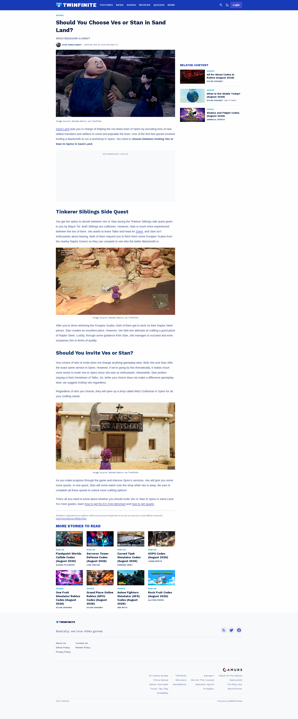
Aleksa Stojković (65, 565)
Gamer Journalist (158, 684)
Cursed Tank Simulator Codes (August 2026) (129, 557)
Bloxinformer (235, 688)
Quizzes (159, 4)
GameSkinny (179, 684)
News (120, 4)
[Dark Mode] (227, 5)
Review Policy (83, 647)
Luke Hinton (93, 565)
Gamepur (209, 675)
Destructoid (235, 680)
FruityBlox (208, 688)
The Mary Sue (234, 684)
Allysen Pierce (156, 600)
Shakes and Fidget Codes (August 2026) (223, 114)
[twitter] (231, 630)
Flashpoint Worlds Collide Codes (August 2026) (68, 557)
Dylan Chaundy (64, 607)
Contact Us (82, 643)
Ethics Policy (63, 647)
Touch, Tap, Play (159, 688)
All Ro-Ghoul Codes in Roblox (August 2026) (220, 76)
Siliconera (181, 680)
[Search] (221, 5)
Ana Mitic (122, 607)
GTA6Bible (162, 693)
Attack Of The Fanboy (230, 675)
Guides (131, 4)
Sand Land (62, 129)
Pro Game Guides (158, 675)
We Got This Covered (202, 680)
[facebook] (239, 630)
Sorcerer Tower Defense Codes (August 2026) (98, 557)
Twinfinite (180, 675)
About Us (61, 643)
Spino (139, 231)
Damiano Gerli (125, 565)
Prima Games (161, 680)
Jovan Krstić (155, 561)
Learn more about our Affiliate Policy (71, 518)
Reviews (144, 4)
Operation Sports (204, 684)
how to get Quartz (143, 504)
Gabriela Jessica (216, 119)
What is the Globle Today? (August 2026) (223, 95)
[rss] (224, 630)
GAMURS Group (235, 701)
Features (106, 4)
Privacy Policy (63, 652)
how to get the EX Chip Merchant (105, 504)
